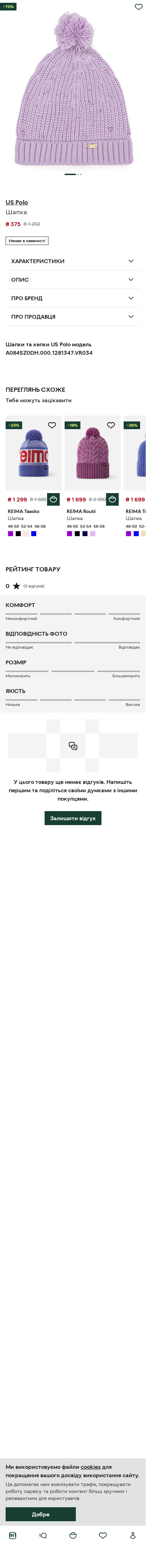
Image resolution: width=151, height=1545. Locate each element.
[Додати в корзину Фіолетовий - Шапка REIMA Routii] (112, 499)
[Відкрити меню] (43, 1536)
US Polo (17, 202)
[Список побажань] (103, 1536)
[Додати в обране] (139, 7)
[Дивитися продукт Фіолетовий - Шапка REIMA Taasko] (34, 453)
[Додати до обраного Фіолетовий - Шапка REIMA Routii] (111, 425)
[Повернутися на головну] (13, 1536)
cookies (91, 1467)
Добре (41, 1514)
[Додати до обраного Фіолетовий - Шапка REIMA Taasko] (52, 425)
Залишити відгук (73, 818)
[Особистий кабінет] (133, 1536)
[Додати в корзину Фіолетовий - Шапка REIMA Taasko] (53, 499)
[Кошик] (73, 1536)
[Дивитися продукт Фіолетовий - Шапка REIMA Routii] (93, 453)
